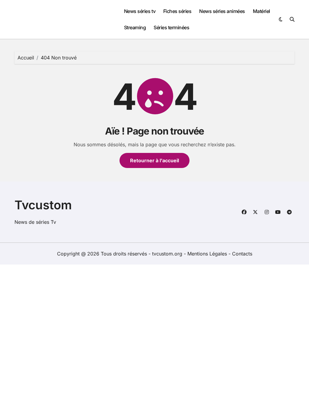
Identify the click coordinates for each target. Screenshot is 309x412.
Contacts (242, 254)
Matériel (261, 11)
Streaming (135, 27)
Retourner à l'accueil (154, 160)
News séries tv (139, 11)
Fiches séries (177, 11)
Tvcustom (43, 205)
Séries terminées (171, 27)
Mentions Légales (207, 254)
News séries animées (222, 11)
